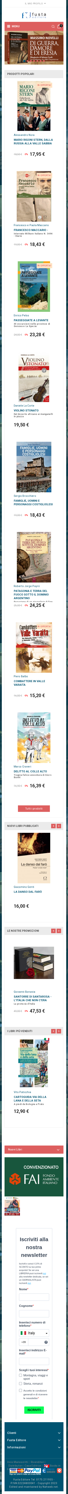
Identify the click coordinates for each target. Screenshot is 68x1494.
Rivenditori (37, 1462)
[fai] (34, 1176)
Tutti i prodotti (34, 808)
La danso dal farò (28, 891)
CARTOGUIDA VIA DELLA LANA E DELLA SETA (30, 1098)
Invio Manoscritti (17, 1462)
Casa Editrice (33, 1465)
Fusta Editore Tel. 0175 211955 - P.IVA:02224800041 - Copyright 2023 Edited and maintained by (33, 1483)
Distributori (15, 1465)
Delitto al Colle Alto (30, 771)
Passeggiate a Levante (31, 320)
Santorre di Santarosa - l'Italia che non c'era (32, 998)
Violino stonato (26, 410)
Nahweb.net (50, 1486)
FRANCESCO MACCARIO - (31, 230)
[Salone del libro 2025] (12, 1206)
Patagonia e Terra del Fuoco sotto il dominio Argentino (31, 594)
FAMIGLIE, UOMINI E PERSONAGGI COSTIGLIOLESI (33, 502)
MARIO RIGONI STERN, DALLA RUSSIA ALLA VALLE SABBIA (33, 141)
